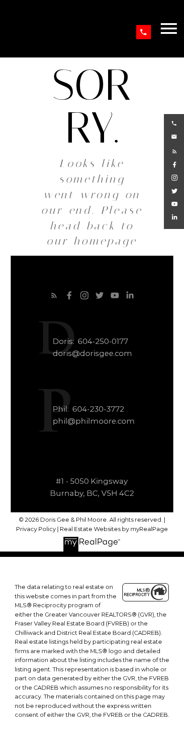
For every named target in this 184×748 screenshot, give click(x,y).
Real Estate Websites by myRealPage (114, 529)
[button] (143, 32)
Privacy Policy (36, 529)
